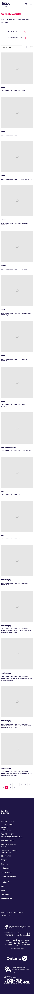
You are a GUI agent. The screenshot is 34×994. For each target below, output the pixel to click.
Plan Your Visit (6, 856)
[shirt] (17, 290)
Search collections (15, 31)
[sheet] (17, 200)
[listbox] (11, 47)
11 (29, 784)
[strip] (17, 336)
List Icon (31, 47)
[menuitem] (17, 861)
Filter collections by (15, 38)
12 (3, 787)
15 (14, 787)
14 (10, 787)
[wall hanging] (17, 560)
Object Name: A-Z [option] (8, 47)
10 (25, 784)
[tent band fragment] (17, 428)
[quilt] (17, 68)
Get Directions (6, 830)
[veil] (17, 472)
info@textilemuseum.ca (14, 837)
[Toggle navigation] (26, 4)
